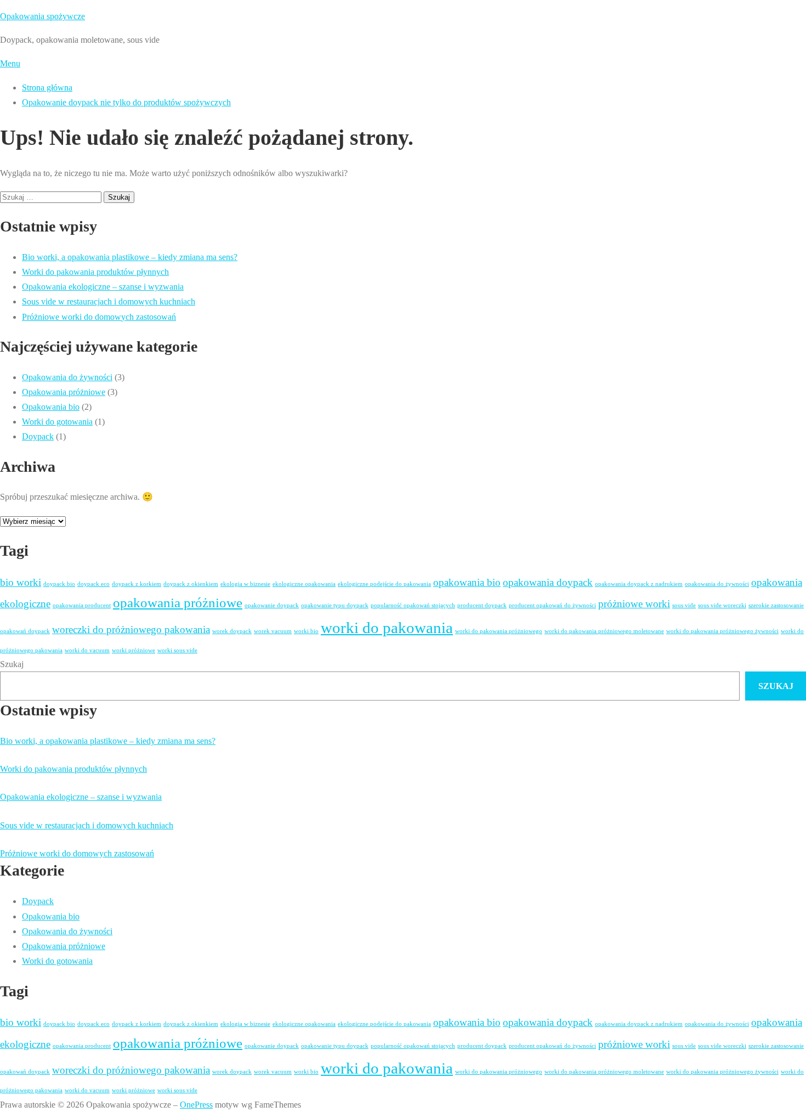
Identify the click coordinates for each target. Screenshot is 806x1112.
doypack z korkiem (136, 584)
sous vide (684, 605)
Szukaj (12, 664)
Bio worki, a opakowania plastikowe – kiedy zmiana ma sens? (129, 257)
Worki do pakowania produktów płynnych (95, 271)
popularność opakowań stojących (413, 605)
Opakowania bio (51, 406)
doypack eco (93, 584)
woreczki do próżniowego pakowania (131, 629)
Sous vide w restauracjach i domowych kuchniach (108, 301)
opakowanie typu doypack (334, 605)
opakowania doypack (548, 582)
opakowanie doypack (272, 605)
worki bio (306, 631)
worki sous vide (177, 650)
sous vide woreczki (722, 605)
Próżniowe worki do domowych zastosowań (99, 316)
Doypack (38, 436)
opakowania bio (467, 582)
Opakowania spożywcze (42, 16)
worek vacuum (273, 631)
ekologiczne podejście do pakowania (384, 584)
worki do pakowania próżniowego (498, 631)
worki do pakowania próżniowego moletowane (604, 631)
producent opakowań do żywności (552, 605)
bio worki (20, 582)
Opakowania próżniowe (63, 392)
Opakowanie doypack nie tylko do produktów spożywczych (126, 102)
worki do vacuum (87, 650)
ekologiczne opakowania (304, 584)
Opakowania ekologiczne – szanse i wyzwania (103, 286)
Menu (10, 63)
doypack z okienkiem (190, 584)
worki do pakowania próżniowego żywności (722, 631)
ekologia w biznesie (245, 584)
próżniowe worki (634, 603)
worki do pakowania (387, 627)
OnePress (196, 1104)
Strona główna (47, 87)
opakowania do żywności (717, 584)
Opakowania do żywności (67, 377)
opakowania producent (82, 605)
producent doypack (482, 605)
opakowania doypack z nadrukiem (639, 584)
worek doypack (232, 631)
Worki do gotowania (57, 421)
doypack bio (59, 584)
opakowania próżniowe (177, 602)
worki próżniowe (133, 650)
